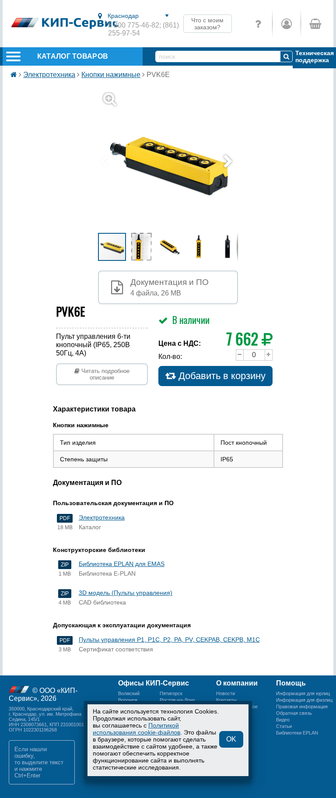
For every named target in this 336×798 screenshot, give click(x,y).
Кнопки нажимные (110, 74)
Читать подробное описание (105, 374)
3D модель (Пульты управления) (125, 592)
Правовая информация (302, 706)
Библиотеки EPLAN (297, 732)
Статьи (284, 726)
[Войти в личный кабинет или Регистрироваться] (286, 24)
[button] (173, 162)
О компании (237, 683)
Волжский (129, 693)
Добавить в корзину (221, 375)
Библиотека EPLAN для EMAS (121, 563)
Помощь (291, 683)
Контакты (226, 700)
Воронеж (127, 700)
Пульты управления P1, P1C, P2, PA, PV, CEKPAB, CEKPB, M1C (169, 639)
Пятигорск (171, 693)
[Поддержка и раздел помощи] (258, 24)
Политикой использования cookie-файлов (136, 729)
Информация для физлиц (304, 700)
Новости (225, 693)
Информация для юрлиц (303, 693)
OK (231, 739)
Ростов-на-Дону (177, 700)
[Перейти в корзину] (315, 24)
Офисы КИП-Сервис (153, 683)
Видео (283, 719)
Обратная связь (294, 713)
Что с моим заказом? (207, 24)
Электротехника (49, 74)
